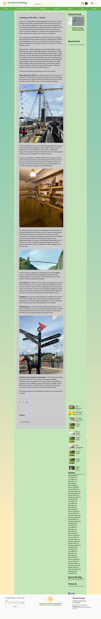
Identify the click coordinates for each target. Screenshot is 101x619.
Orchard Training (17, 2)
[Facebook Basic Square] (69, 593)
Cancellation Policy (76, 606)
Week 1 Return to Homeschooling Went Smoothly (76, 579)
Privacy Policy (85, 606)
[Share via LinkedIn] (27, 402)
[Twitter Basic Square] (71, 593)
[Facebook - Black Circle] (86, 3)
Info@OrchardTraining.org (79, 601)
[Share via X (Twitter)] (23, 402)
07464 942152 (76, 602)
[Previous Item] (70, 21)
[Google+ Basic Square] (73, 593)
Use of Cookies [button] (82, 604)
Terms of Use (75, 604)
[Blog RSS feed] (82, 3)
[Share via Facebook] (20, 402)
